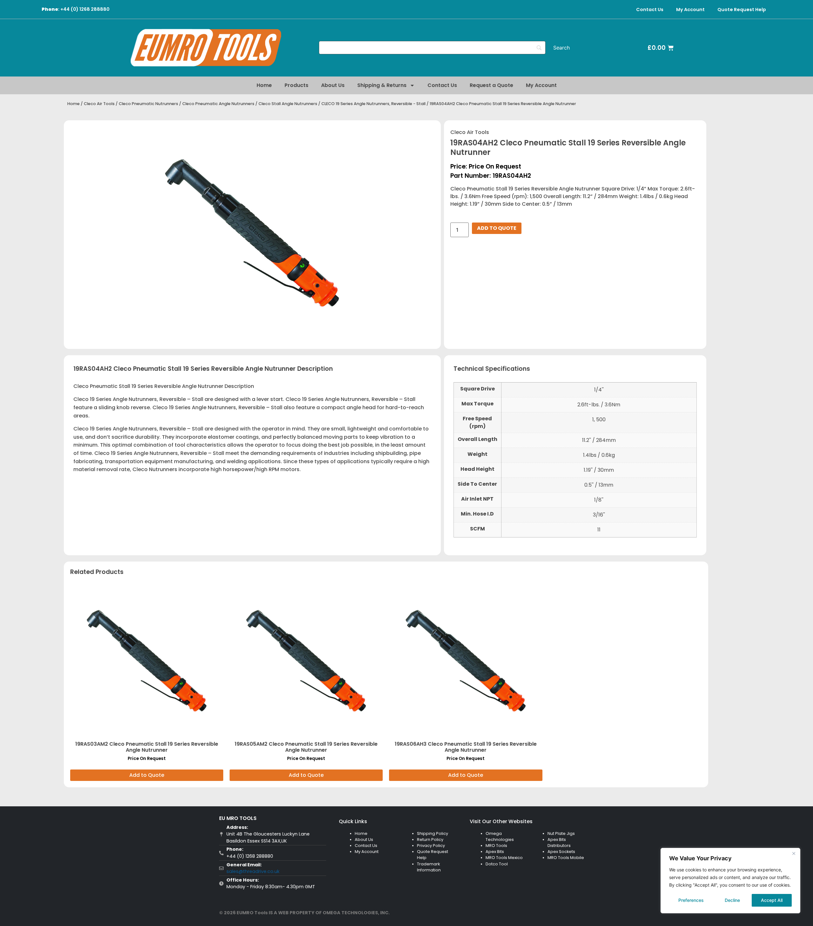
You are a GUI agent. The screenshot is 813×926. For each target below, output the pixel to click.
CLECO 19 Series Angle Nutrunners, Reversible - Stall (373, 103)
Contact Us (649, 9)
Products (296, 85)
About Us (333, 85)
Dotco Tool (497, 864)
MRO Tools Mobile (566, 857)
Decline (732, 900)
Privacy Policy (431, 845)
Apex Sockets (561, 851)
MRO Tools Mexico (504, 857)
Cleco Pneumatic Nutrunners (148, 103)
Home (264, 85)
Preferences (691, 900)
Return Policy (430, 839)
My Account (690, 9)
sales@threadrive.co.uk (252, 871)
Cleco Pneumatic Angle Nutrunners (218, 103)
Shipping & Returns (381, 85)
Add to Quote (496, 228)
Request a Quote (491, 85)
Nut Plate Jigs (561, 833)
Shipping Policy (432, 833)
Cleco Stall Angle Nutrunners (288, 103)
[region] (730, 880)
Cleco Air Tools (99, 103)
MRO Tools (496, 845)
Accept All (772, 900)
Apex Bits (495, 851)
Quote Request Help (741, 9)
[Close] (793, 853)
